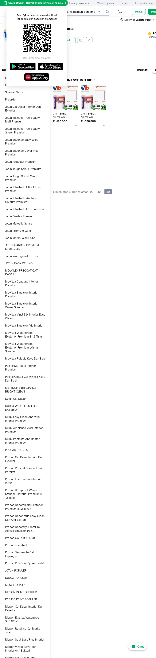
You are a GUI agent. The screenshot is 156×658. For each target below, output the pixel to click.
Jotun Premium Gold (18, 230)
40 (99, 191)
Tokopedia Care (144, 3)
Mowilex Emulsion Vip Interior (24, 325)
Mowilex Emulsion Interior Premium (21, 294)
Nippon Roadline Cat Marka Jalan (22, 630)
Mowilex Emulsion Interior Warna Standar (21, 305)
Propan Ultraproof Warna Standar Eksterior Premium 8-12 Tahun (24, 493)
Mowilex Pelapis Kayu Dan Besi (25, 358)
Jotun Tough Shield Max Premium (20, 177)
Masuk (138, 11)
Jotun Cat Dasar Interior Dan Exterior (23, 108)
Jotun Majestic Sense (18, 223)
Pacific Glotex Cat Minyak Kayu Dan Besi (25, 378)
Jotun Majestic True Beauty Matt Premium (22, 119)
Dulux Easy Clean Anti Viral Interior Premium (22, 418)
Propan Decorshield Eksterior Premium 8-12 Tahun (24, 506)
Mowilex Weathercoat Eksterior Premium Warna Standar (21, 347)
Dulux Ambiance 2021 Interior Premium (24, 429)
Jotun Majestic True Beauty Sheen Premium (22, 130)
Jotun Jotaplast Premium (20, 161)
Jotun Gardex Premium (19, 216)
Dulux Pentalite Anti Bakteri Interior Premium (22, 440)
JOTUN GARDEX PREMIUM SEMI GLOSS (22, 246)
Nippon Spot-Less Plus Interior (24, 639)
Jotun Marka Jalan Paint (20, 237)
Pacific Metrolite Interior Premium (20, 367)
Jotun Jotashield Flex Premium (24, 209)
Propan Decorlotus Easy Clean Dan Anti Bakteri (25, 517)
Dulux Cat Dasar (15, 398)
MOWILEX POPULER (18, 585)
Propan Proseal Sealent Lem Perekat (23, 469)
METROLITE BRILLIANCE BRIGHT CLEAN (20, 389)
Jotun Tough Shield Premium (23, 168)
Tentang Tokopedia (79, 3)
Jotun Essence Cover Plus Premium (21, 152)
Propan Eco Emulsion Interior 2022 (23, 480)
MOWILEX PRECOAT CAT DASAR (21, 272)
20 (91, 191)
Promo (124, 3)
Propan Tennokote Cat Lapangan (19, 554)
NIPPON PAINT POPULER (21, 592)
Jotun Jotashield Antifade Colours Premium (21, 199)
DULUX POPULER (16, 577)
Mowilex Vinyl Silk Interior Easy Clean (25, 316)
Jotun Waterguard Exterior (22, 256)
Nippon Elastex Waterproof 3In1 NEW (22, 619)
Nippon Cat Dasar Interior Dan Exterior (24, 608)
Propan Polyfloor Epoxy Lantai (24, 563)
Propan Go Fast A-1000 (20, 537)
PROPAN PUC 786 (16, 449)
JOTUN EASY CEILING (19, 263)
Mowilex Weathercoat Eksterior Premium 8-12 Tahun (24, 334)
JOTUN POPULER (15, 570)
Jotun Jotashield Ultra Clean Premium (23, 188)
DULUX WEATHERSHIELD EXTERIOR (21, 407)
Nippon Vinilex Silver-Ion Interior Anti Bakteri (20, 648)
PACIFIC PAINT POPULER (21, 599)
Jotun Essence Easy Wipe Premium (21, 141)
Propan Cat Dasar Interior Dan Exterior (24, 458)
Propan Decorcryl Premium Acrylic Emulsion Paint (22, 528)
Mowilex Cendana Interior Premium (21, 283)
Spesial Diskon (14, 92)
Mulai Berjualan (105, 3)
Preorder (11, 99)
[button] (138, 20)
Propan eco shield (17, 545)
